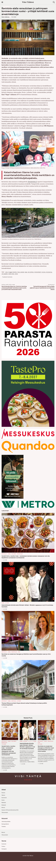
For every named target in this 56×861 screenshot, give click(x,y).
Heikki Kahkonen (5, 17)
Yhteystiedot (5, 812)
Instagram (4, 849)
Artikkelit (4, 553)
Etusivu (3, 792)
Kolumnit (13, 553)
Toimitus (4, 826)
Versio (16, 273)
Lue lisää (5, 560)
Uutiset (7, 602)
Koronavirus (49, 272)
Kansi (9, 553)
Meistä (3, 807)
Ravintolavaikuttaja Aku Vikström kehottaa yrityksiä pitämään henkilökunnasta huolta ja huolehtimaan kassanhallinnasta (14, 287)
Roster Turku (11, 273)
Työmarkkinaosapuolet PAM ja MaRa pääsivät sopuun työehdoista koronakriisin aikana (42, 287)
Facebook (4, 844)
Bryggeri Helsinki (12, 272)
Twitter (3, 846)
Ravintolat (20, 553)
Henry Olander (20, 272)
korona (43, 272)
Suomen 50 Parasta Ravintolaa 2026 (10, 810)
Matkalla (13, 701)
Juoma (3, 800)
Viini (19, 651)
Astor (6, 272)
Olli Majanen (5, 273)
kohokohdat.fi (37, 272)
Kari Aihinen (31, 272)
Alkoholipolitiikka (6, 821)
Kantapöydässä (5, 824)
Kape (26, 272)
